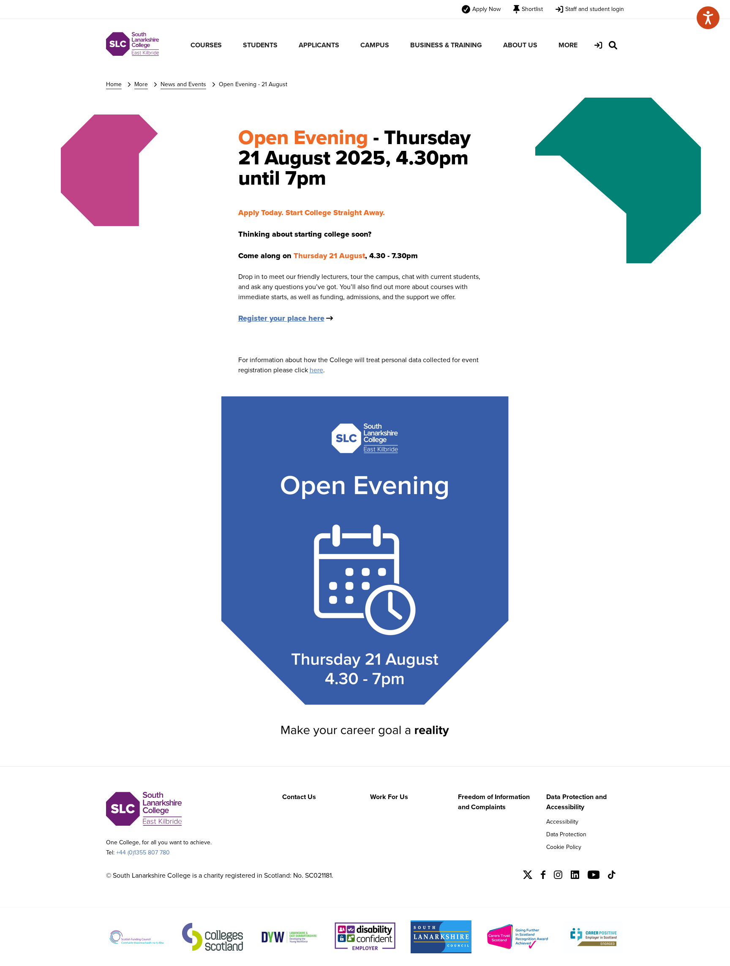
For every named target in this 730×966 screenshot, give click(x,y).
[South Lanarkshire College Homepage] (132, 53)
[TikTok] (612, 876)
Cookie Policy (563, 847)
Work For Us (389, 797)
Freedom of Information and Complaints (494, 802)
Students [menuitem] (260, 45)
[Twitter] (527, 876)
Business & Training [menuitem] (446, 45)
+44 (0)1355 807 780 (143, 852)
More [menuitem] (567, 45)
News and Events (183, 84)
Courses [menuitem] (206, 45)
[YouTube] (594, 876)
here (316, 370)
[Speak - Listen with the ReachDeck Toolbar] (708, 17)
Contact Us (299, 797)
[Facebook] (543, 876)
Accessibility (562, 821)
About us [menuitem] (520, 45)
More (141, 84)
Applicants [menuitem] (319, 45)
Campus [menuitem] (374, 45)
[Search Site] (613, 45)
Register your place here (281, 318)
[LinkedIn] (575, 876)
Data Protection (566, 834)
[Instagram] (558, 876)
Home (114, 84)
